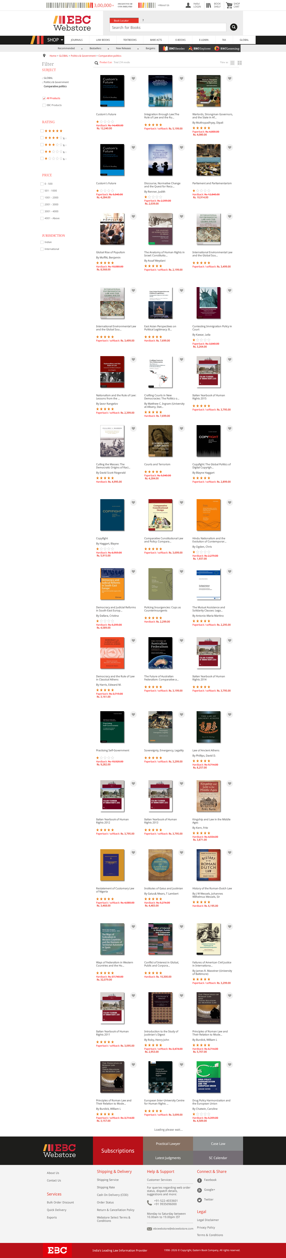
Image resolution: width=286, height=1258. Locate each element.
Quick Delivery (56, 1210)
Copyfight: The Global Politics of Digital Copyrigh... (211, 466)
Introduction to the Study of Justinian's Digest (161, 1033)
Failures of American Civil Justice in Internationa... (211, 964)
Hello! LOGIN (197, 5)
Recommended (66, 48)
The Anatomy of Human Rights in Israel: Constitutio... (164, 254)
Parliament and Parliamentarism (212, 183)
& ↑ (64, 138)
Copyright (185, 1250)
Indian (48, 242)
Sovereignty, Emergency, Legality (164, 750)
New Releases (123, 48)
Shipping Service (108, 1179)
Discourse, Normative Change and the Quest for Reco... (162, 185)
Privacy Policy (206, 1227)
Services (54, 1194)
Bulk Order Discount (60, 1202)
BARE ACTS (156, 39)
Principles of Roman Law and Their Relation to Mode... (210, 1033)
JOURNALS (76, 39)
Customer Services (159, 1179)
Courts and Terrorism (157, 464)
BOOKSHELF (217, 5)
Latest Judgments (168, 1158)
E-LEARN (204, 39)
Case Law (218, 1144)
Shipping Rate (106, 1187)
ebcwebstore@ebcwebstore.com (173, 1228)
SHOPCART (237, 5)
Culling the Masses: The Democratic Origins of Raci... (113, 466)
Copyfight (102, 538)
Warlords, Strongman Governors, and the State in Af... (212, 116)
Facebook (210, 1179)
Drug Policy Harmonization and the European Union (211, 1102)
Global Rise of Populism (110, 252)
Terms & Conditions (210, 1235)
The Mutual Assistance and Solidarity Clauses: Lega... (208, 609)
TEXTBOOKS (130, 39)
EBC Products (54, 105)
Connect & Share (212, 1171)
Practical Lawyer (168, 1144)
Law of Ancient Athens (205, 750)
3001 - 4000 (51, 211)
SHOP (55, 39)
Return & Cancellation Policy (115, 1210)
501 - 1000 (51, 190)
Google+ (209, 1189)
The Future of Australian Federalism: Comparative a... (161, 678)
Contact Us (54, 1180)
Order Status (105, 1202)
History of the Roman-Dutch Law (212, 888)
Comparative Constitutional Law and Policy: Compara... (163, 540)
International (52, 249)
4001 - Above (52, 218)
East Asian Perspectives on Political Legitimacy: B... (160, 328)
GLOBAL (244, 39)
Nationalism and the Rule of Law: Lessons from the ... (116, 397)
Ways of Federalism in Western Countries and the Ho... (114, 964)
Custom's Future (106, 114)
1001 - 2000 (51, 197)
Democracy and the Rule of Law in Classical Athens (115, 678)
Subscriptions (117, 1151)
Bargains (150, 48)
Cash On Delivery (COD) (112, 1195)
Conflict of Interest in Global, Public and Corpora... (161, 964)
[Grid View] (241, 62)
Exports (52, 1217)
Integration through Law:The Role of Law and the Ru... (161, 116)
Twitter (209, 1199)
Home (53, 55)
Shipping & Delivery (114, 1171)
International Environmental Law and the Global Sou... (212, 254)
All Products (53, 98)
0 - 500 (49, 183)
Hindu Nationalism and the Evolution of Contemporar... (209, 540)
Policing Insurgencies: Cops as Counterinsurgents (162, 609)
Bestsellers (95, 48)
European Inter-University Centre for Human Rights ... (164, 1102)
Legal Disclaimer (208, 1220)
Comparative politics (109, 55)
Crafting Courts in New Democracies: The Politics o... (161, 397)
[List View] (233, 62)
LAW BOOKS (103, 39)
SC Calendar (218, 1158)
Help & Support (160, 1171)
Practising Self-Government (112, 750)
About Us (53, 1173)
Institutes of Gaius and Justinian (163, 888)
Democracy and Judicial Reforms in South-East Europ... (116, 609)
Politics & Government (83, 55)
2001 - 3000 (51, 204)
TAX (224, 39)
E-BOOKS (180, 39)
